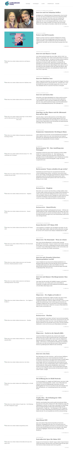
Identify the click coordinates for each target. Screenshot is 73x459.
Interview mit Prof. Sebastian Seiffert (48, 12)
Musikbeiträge (47, 51)
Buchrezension (39, 146)
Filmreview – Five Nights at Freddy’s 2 (48, 295)
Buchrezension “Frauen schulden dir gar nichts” (52, 169)
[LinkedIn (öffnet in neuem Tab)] (66, 3)
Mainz (42, 255)
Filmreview (41, 186)
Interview (51, 10)
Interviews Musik (39, 51)
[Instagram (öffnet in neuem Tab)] (65, 3)
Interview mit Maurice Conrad (46, 53)
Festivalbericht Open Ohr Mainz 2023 (48, 439)
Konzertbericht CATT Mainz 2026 (47, 225)
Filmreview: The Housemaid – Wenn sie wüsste (51, 240)
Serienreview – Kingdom (44, 188)
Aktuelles (38, 10)
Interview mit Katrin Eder (44, 95)
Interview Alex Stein (43, 354)
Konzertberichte (39, 223)
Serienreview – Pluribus (44, 315)
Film (47, 10)
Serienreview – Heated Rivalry (46, 207)
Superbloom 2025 (41, 420)
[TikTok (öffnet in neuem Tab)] (68, 3)
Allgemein (43, 10)
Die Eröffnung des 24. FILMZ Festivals (48, 378)
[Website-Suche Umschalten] (62, 3)
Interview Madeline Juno (44, 78)
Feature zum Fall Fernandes (45, 35)
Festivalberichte (39, 418)
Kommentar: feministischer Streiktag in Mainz (51, 132)
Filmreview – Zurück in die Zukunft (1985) (49, 333)
